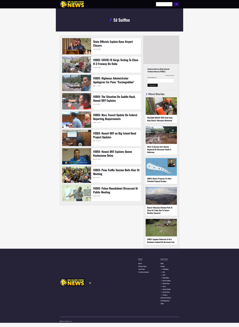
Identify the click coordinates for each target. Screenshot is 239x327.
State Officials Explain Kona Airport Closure (113, 43)
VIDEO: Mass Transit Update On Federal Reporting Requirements (115, 117)
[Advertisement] (161, 49)
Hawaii (162, 266)
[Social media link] (90, 283)
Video (162, 303)
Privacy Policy (142, 266)
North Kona (166, 283)
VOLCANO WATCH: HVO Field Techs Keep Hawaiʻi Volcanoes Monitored (160, 119)
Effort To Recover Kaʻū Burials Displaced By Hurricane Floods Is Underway (159, 149)
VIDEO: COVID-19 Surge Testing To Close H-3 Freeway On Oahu (115, 62)
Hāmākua (165, 269)
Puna (164, 286)
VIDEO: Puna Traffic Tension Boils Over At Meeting (116, 172)
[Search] (176, 4)
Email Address (152, 77)
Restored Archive (165, 298)
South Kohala (167, 289)
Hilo (164, 272)
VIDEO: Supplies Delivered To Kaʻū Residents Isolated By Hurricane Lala (160, 240)
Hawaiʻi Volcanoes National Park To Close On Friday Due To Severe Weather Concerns (159, 210)
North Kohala (166, 281)
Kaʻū (164, 275)
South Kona (166, 292)
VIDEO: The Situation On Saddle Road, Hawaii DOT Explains (114, 98)
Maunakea (166, 278)
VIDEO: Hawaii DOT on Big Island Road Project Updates (114, 135)
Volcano (165, 295)
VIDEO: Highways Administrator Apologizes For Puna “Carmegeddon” (113, 80)
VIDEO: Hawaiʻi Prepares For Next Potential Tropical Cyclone (159, 180)
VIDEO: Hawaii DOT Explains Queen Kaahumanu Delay (112, 153)
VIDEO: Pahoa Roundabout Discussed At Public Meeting (115, 190)
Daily (161, 263)
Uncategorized (164, 301)
